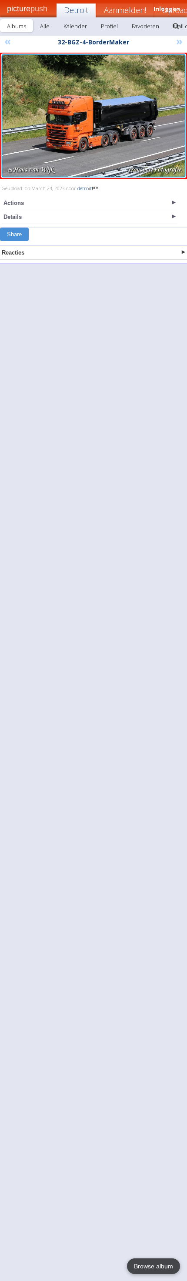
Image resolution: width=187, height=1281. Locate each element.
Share (14, 234)
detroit (84, 188)
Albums (16, 26)
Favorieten (145, 26)
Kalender (75, 26)
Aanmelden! (125, 10)
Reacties (13, 252)
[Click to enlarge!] (93, 116)
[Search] (176, 26)
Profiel (109, 26)
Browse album (153, 1266)
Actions (13, 203)
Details (12, 217)
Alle (45, 26)
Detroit (76, 10)
